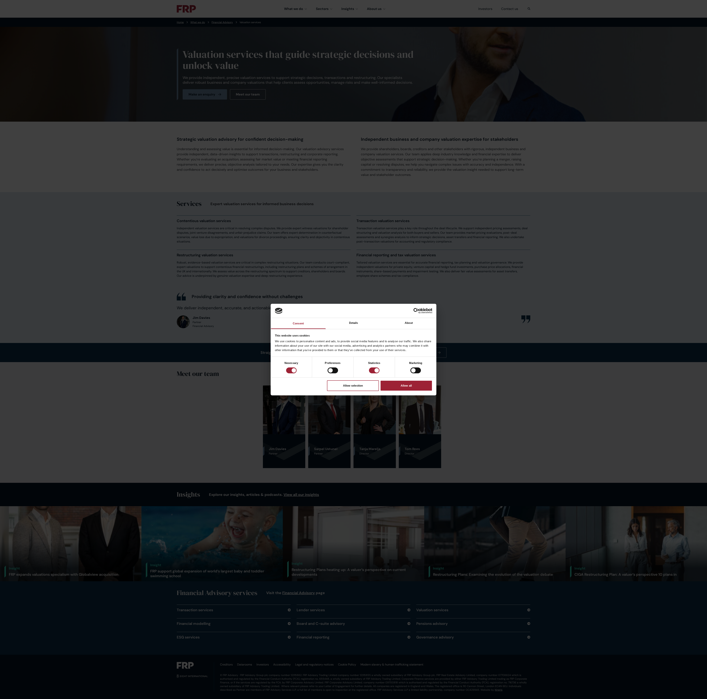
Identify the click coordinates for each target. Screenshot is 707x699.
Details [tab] (353, 322)
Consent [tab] (298, 323)
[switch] (333, 370)
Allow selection (353, 385)
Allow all (406, 385)
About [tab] (409, 322)
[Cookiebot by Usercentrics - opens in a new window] (416, 311)
